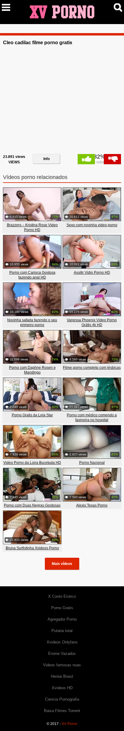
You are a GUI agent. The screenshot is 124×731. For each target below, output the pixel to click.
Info (46, 159)
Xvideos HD (62, 688)
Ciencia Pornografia (62, 699)
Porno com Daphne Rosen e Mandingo (32, 370)
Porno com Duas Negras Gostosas (32, 505)
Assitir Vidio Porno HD (92, 272)
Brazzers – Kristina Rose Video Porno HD (32, 227)
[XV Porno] (62, 12)
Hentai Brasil (62, 676)
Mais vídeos (62, 564)
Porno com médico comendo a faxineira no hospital (92, 417)
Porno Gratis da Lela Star (32, 415)
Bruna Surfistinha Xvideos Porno (32, 548)
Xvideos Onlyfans (62, 642)
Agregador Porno (62, 619)
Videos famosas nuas (62, 665)
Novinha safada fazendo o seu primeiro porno (32, 322)
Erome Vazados (62, 653)
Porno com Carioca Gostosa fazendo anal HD (32, 274)
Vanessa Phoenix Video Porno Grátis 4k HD (92, 322)
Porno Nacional (92, 463)
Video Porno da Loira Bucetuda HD (32, 463)
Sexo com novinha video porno (92, 225)
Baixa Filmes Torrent (62, 710)
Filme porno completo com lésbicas (92, 368)
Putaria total (62, 630)
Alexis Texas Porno (91, 505)
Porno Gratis (62, 608)
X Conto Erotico (62, 596)
